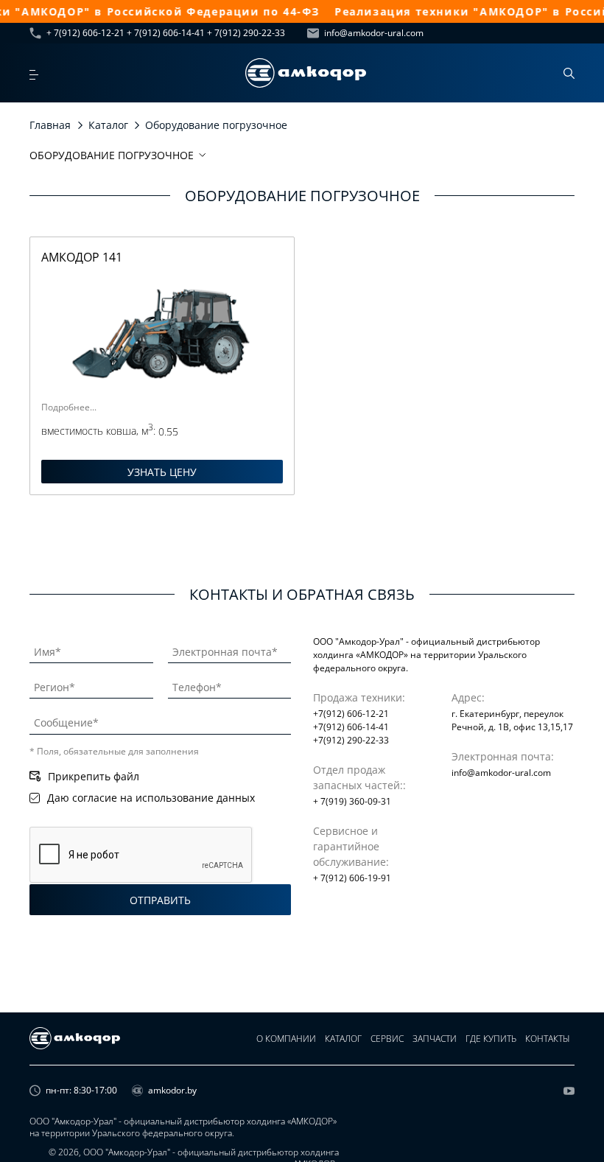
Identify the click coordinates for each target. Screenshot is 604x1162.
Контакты (547, 1038)
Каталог (108, 125)
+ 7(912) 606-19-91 (352, 878)
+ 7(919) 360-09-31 (352, 801)
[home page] (305, 73)
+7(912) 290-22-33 (351, 740)
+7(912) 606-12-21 (351, 713)
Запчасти (434, 1038)
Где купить (491, 1038)
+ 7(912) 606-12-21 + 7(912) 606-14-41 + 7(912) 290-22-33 (165, 33)
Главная (50, 125)
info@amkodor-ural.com (374, 33)
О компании (286, 1038)
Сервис (387, 1038)
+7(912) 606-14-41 (351, 727)
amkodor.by (172, 1090)
